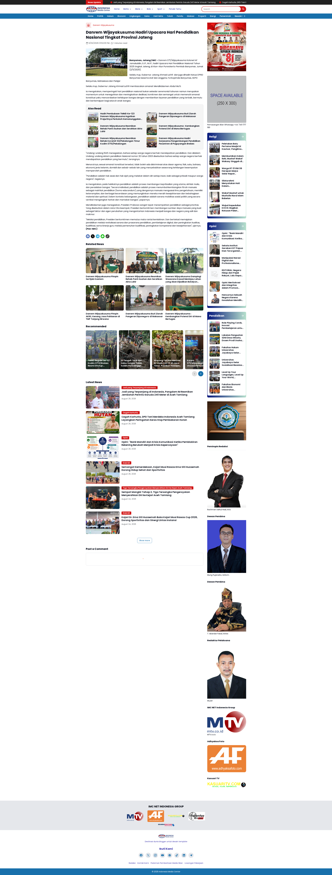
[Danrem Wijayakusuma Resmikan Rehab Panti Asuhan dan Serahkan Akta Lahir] (93, 130)
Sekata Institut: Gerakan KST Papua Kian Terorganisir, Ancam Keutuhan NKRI (232, 248)
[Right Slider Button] (243, 16)
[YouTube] (162, 855)
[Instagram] (155, 855)
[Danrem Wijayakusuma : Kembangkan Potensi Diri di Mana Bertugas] (152, 130)
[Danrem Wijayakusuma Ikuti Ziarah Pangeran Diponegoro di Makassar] (152, 117)
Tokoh (170, 16)
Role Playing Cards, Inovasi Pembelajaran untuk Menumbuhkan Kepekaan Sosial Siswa (232, 326)
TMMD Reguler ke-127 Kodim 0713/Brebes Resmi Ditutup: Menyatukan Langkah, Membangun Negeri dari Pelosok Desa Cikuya (100, 363)
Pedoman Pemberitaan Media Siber (167, 863)
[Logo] (166, 836)
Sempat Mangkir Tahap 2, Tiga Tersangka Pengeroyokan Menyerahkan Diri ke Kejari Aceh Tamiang (156, 494)
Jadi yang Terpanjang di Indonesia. (139, 387)
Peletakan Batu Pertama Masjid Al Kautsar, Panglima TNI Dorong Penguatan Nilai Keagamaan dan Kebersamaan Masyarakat (231, 146)
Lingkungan (134, 16)
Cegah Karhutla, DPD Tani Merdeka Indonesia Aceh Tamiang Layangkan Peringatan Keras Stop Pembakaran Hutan (204, 2)
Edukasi (190, 16)
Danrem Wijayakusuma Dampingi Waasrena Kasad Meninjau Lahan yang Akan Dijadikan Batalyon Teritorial (183, 279)
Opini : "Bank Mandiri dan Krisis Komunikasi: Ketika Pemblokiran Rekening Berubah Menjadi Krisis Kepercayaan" (160, 443)
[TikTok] (176, 855)
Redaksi (132, 863)
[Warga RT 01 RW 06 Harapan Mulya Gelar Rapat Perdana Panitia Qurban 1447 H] (214, 172)
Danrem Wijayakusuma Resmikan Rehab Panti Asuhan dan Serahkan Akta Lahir (121, 129)
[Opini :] (103, 447)
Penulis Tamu (175, 9)
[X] (93, 236)
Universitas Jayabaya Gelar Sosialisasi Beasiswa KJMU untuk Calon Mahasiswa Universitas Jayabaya (233, 363)
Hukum (110, 16)
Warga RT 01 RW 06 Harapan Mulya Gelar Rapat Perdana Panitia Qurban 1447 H (232, 171)
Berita (126, 9)
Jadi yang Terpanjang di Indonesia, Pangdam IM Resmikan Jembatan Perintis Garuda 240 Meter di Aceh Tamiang (157, 393)
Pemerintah (225, 16)
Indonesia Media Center (169, 871)
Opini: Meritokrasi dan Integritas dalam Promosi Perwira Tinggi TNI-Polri (232, 285)
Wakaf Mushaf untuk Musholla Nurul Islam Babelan (233, 196)
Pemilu (180, 16)
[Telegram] (98, 236)
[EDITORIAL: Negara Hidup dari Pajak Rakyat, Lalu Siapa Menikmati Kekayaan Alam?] (214, 274)
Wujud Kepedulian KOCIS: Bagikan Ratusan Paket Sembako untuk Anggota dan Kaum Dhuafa (232, 208)
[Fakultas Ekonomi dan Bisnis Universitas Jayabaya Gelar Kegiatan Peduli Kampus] (214, 388)
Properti (202, 16)
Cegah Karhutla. (130, 412)
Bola (149, 9)
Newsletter (240, 16)
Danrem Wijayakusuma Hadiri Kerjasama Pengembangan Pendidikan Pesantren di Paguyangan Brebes (179, 141)
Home (117, 9)
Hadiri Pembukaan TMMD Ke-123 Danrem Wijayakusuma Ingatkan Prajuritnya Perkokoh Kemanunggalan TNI (120, 116)
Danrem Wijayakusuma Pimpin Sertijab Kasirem (102, 278)
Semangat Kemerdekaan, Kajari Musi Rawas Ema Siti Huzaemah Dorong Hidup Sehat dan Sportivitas (160, 468)
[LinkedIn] (183, 855)
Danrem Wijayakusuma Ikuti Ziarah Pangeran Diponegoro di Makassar (177, 115)
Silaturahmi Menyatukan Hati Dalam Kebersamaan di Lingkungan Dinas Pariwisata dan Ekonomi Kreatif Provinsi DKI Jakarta (232, 183)
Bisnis (137, 9)
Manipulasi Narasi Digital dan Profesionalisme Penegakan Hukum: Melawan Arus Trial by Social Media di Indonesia (232, 261)
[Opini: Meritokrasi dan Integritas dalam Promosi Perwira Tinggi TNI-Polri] (214, 286)
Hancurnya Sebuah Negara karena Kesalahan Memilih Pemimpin (232, 298)
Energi (213, 16)
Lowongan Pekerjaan (194, 863)
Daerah (126, 463)
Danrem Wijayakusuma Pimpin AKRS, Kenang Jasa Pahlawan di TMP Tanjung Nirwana (103, 316)
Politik (100, 16)
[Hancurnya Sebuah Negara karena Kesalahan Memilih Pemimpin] (214, 299)
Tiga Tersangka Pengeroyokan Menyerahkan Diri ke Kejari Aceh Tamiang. (157, 488)
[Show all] (242, 136)
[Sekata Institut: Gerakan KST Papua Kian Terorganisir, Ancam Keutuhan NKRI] (214, 249)
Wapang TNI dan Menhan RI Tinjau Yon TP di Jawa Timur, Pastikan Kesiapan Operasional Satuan (167, 363)
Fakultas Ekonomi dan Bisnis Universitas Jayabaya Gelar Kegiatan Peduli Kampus (231, 387)
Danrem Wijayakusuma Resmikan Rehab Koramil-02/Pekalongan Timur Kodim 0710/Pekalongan (120, 141)
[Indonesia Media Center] (98, 9)
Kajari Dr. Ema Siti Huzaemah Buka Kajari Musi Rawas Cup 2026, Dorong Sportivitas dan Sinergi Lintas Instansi (160, 519)
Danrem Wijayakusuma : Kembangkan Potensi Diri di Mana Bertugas (179, 127)
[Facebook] (88, 236)
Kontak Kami (143, 863)
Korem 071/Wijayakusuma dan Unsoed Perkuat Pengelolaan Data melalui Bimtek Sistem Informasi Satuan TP (200, 363)
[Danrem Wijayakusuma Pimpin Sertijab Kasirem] (105, 260)
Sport (159, 9)
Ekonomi (121, 16)
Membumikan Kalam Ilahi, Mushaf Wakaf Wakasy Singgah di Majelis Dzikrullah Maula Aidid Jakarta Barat (233, 159)
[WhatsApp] (103, 236)
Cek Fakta (158, 16)
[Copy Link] (107, 236)
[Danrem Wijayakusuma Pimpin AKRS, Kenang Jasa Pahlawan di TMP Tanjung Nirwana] (105, 298)
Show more (144, 540)
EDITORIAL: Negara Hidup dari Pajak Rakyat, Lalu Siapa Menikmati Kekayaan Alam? (231, 273)
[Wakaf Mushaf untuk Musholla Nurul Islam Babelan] (214, 197)
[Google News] (169, 855)
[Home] (88, 25)
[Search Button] (243, 9)
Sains (147, 16)
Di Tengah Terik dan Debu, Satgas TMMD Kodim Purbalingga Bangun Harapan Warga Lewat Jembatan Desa (134, 363)
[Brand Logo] (135, 816)
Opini (125, 437)
